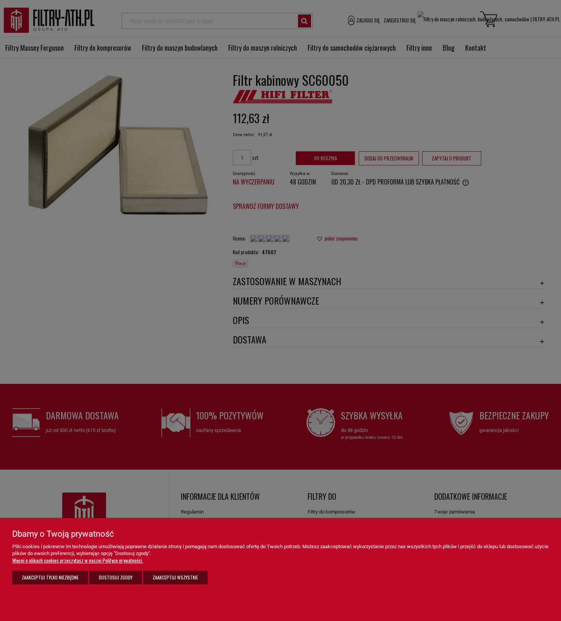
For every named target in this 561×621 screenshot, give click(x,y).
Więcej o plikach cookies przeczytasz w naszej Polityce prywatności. (77, 560)
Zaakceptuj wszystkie (175, 577)
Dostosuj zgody (115, 577)
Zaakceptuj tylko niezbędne (50, 577)
